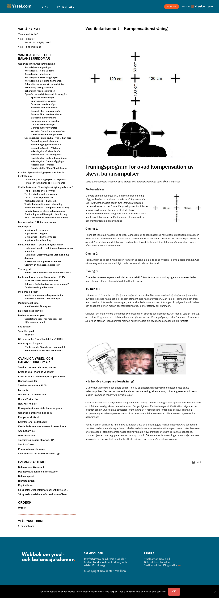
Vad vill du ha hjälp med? (38, 42)
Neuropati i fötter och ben (32, 394)
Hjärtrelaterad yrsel (35, 322)
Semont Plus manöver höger (46, 110)
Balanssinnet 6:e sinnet (31, 467)
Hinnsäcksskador (27, 380)
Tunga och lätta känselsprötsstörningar (45, 182)
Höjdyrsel (29, 334)
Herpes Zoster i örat (28, 399)
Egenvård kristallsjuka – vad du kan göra (46, 94)
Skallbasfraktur (26, 444)
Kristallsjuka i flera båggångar (46, 154)
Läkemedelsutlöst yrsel (30, 310)
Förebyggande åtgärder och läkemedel (45, 347)
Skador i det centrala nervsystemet (37, 367)
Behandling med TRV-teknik (45, 147)
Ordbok (22, 507)
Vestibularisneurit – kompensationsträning (47, 207)
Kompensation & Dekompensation (37, 222)
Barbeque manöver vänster (45, 120)
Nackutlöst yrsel (26, 435)
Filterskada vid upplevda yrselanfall (43, 261)
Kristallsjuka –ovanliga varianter (36, 371)
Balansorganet (26, 476)
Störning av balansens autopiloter (42, 264)
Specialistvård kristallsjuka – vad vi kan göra (48, 137)
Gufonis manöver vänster (44, 127)
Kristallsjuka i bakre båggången (41, 77)
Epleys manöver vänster (43, 100)
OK (174, 591)
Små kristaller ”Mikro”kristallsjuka (49, 167)
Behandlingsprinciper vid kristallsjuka (44, 84)
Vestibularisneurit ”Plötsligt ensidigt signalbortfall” (45, 187)
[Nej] (215, 591)
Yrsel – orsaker (26, 38)
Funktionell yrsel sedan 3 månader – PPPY (41, 277)
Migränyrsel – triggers (36, 233)
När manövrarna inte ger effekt (47, 134)
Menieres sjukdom (28, 291)
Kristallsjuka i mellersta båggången (43, 80)
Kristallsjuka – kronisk (42, 164)
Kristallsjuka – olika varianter (40, 70)
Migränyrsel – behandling (38, 240)
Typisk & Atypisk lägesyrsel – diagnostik (46, 179)
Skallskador (24, 326)
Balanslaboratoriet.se (157, 562)
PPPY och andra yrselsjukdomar (41, 280)
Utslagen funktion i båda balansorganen (40, 408)
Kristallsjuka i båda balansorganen (49, 157)
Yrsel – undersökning (29, 46)
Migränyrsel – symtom (36, 230)
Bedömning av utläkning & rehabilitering (46, 214)
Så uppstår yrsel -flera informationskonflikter (42, 494)
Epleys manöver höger (42, 97)
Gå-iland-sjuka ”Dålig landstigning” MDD (40, 339)
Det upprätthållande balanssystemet (38, 471)
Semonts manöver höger (44, 104)
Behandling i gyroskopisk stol (46, 144)
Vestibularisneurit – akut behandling (43, 204)
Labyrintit (23, 390)
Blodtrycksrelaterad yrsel (31, 315)
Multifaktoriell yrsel (28, 302)
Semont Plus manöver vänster (46, 114)
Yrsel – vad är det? (28, 34)
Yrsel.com (18, 6)
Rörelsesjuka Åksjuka (30, 343)
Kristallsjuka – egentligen (38, 67)
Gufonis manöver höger (43, 124)
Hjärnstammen (26, 480)
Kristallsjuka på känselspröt (45, 151)
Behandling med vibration (44, 141)
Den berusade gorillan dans (39, 287)
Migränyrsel (24, 226)
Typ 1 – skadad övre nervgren (40, 190)
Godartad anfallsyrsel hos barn (35, 412)
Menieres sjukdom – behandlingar (42, 298)
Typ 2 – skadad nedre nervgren (41, 194)
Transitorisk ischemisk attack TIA (36, 439)
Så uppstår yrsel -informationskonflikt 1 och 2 (43, 489)
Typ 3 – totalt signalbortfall (39, 197)
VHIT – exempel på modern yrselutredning (46, 217)
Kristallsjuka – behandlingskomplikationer (41, 376)
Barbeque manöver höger (44, 117)
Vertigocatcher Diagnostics (160, 565)
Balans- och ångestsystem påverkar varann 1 (48, 272)
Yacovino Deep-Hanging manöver (48, 131)
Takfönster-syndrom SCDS (32, 385)
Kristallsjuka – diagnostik (38, 73)
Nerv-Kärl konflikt (27, 403)
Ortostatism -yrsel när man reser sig (43, 318)
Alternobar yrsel (26, 430)
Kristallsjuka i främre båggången (48, 161)
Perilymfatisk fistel (28, 417)
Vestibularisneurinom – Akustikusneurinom (42, 426)
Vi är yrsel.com (26, 525)
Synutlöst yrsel (26, 331)
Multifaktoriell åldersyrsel (38, 306)
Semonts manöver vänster (44, 107)
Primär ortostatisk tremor (32, 449)
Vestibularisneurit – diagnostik (40, 200)
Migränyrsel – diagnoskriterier (40, 236)
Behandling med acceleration (40, 90)
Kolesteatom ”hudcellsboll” (33, 421)
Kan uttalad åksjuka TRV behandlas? (44, 350)
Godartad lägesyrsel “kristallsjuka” (37, 63)
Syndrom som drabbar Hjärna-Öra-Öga (39, 453)
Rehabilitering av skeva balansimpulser (45, 210)
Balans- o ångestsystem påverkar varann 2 (47, 283)
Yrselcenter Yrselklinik (157, 559)
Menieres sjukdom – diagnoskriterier (44, 295)
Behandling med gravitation (39, 87)
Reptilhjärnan (25, 485)
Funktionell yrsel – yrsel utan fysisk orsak (40, 244)
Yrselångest (24, 269)
